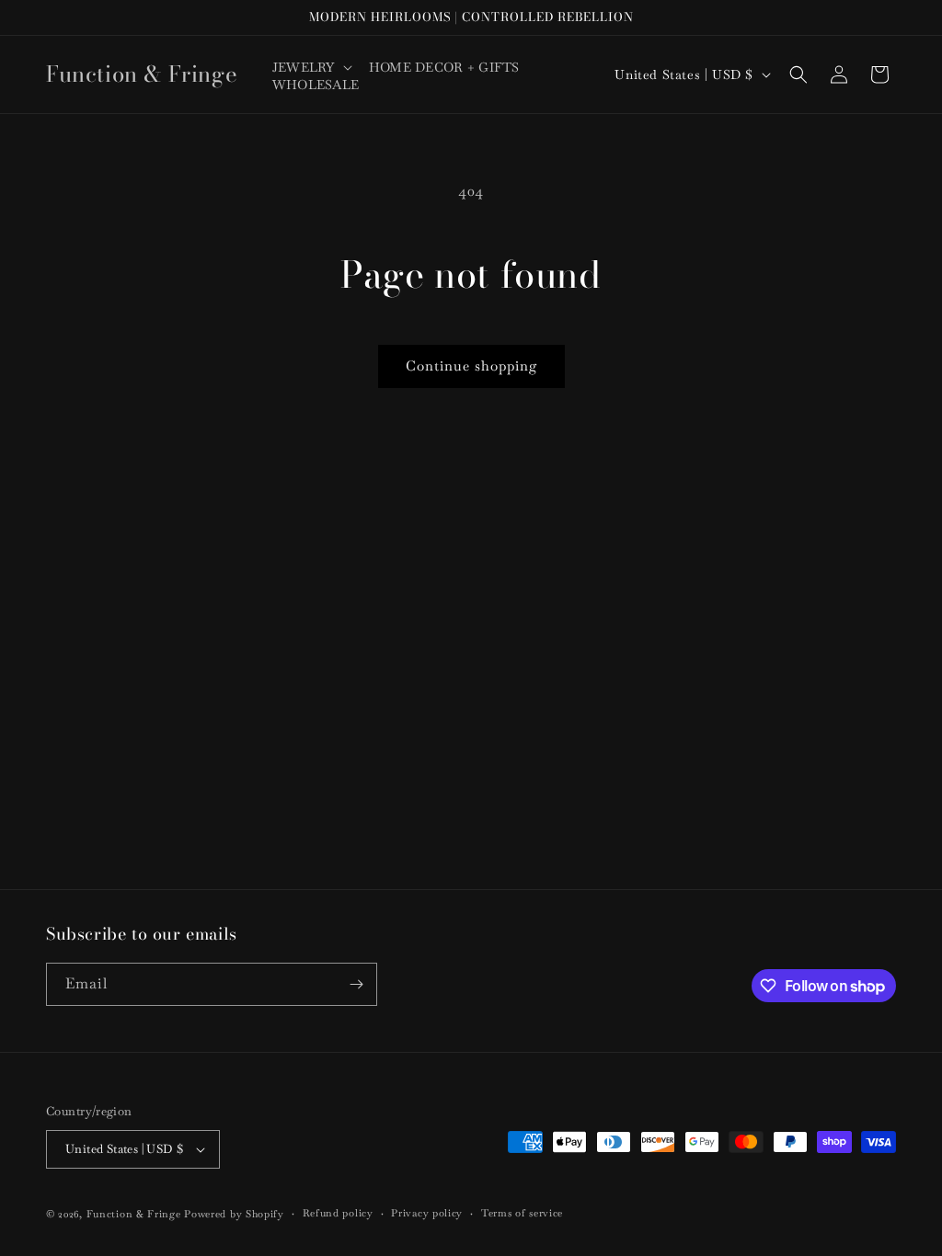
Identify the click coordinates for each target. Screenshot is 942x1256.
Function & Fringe (135, 1213)
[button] (311, 67)
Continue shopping (471, 365)
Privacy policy (427, 1212)
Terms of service (522, 1212)
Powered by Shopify (234, 1213)
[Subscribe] (356, 984)
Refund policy (338, 1212)
